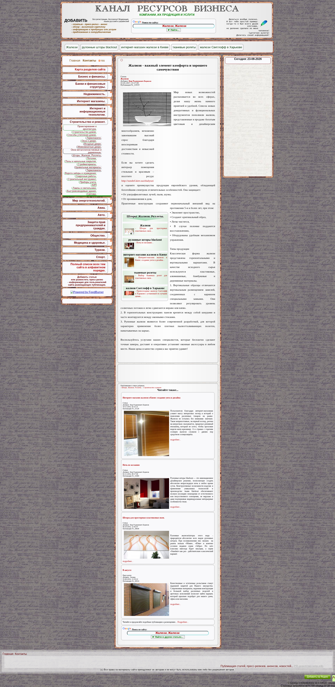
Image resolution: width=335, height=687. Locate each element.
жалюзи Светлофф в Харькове (221, 47)
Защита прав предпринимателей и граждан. (90, 225)
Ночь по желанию (131, 465)
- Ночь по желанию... (145, 241)
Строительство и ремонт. (152, 387)
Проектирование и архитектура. (86, 127)
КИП (94, 185)
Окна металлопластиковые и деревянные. (86, 151)
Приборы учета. (88, 182)
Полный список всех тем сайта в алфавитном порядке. (87, 267)
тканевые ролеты (184, 47)
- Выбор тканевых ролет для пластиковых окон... (150, 275)
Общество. (97, 235)
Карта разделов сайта (90, 69)
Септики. (91, 194)
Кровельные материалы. (88, 167)
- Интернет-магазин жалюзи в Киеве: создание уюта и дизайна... (145, 257)
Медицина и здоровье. (89, 242)
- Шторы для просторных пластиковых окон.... (151, 228)
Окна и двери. (89, 141)
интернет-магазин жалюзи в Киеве (144, 47)
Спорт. (100, 257)
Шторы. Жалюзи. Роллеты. (132, 387)
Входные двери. (92, 144)
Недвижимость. (94, 94)
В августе (127, 570)
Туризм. (100, 249)
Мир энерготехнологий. (88, 200)
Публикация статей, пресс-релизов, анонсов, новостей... (257, 666)
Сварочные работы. (86, 176)
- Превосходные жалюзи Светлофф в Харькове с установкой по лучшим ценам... (146, 292)
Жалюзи (125, 79)
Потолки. (91, 158)
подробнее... (175, 439)
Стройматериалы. (87, 164)
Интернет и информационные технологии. (92, 111)
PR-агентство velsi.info (308, 666)
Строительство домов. (84, 132)
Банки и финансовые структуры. (90, 85)
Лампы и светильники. (84, 188)
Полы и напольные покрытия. (80, 161)
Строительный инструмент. (82, 179)
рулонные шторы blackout (99, 47)
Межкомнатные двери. (89, 147)
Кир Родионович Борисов (140, 81)
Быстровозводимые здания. (81, 191)
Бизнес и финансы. (91, 76)
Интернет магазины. (91, 101)
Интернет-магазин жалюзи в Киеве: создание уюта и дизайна (151, 398)
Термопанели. (94, 138)
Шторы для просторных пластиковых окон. (144, 518)
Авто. (101, 214)
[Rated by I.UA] (294, 679)
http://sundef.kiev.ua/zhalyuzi (137, 180)
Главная (8, 653)
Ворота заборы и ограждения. (80, 173)
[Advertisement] (184, 155)
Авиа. (101, 207)
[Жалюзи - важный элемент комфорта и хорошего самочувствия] (147, 109)
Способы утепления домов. (82, 135)
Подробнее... (183, 622)
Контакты (21, 653)
